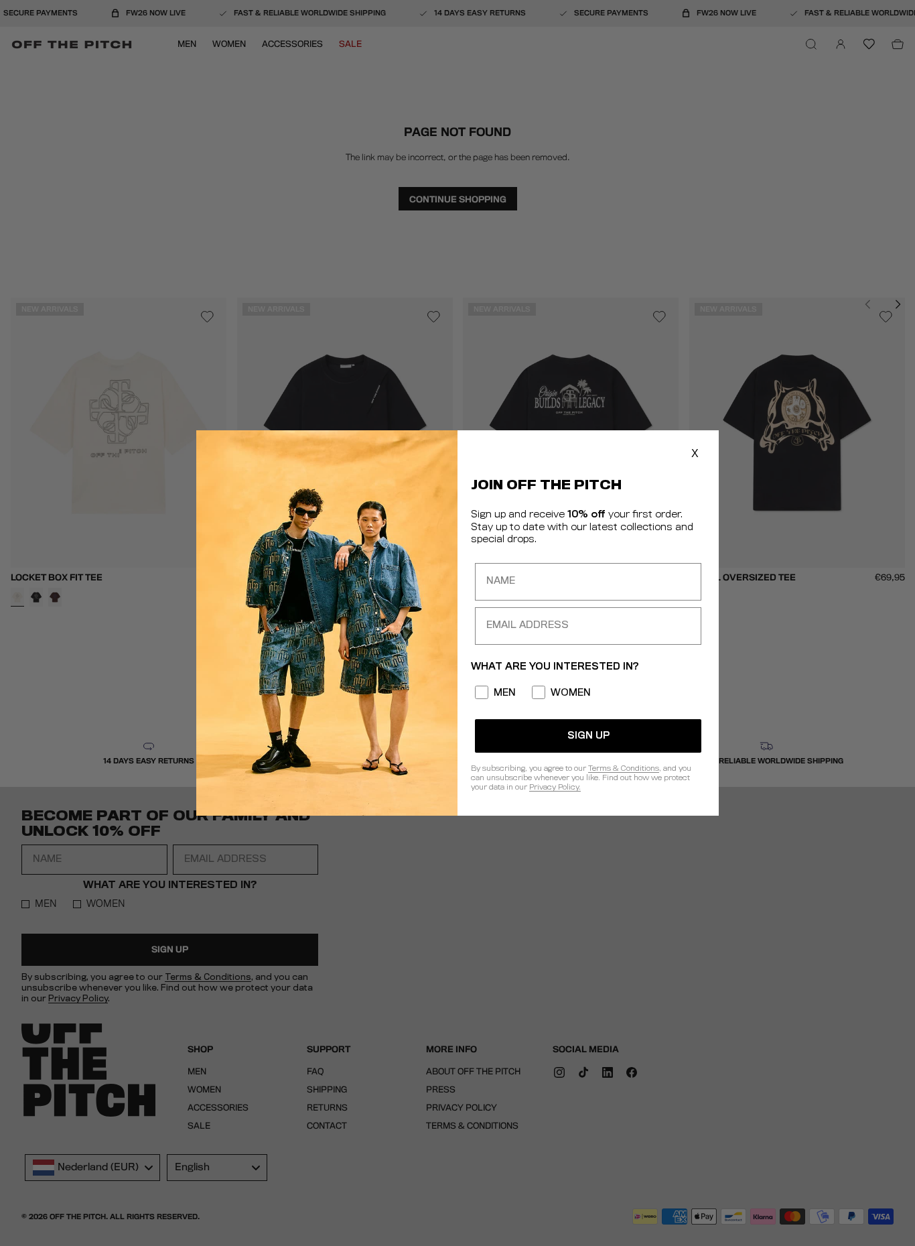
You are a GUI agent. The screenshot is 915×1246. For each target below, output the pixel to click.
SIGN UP (588, 736)
